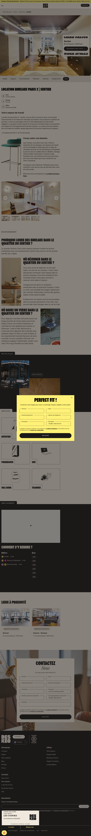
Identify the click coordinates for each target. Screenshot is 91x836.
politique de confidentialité (37, 430)
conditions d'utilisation (51, 428)
